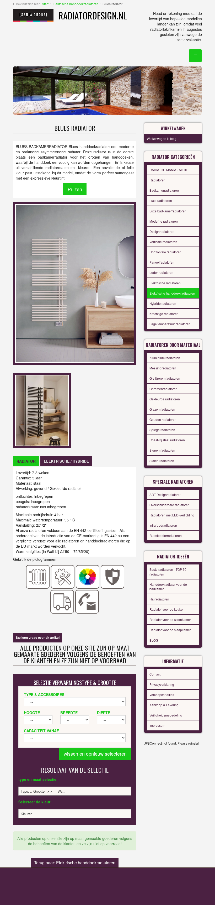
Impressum (157, 725)
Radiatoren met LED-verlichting (171, 515)
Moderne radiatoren (163, 221)
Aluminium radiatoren (164, 357)
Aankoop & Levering (164, 705)
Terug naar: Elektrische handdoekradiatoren (74, 863)
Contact (154, 674)
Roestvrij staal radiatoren (167, 440)
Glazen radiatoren (162, 409)
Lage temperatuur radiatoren (169, 324)
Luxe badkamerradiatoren (167, 211)
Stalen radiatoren (161, 460)
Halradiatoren (159, 599)
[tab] (26, 461)
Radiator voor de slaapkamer (170, 629)
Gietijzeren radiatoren (164, 378)
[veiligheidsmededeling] (112, 576)
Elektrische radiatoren (165, 283)
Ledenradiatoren (161, 272)
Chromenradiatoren (163, 388)
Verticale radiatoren (163, 241)
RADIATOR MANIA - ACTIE (168, 170)
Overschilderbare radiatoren (169, 505)
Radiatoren (157, 180)
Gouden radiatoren (162, 419)
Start (45, 4)
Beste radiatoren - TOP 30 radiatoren (167, 571)
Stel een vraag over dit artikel (38, 637)
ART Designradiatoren (165, 494)
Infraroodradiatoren (163, 525)
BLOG (153, 640)
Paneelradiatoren (161, 262)
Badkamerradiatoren (164, 190)
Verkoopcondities (161, 694)
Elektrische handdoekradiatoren (75, 4)
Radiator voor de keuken (167, 609)
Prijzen (75, 189)
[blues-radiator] (42, 409)
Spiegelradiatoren (162, 429)
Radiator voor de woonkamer (170, 619)
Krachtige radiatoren (164, 313)
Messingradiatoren (162, 368)
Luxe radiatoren (160, 200)
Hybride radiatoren (162, 303)
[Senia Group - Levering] (62, 601)
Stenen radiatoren (162, 450)
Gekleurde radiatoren (164, 399)
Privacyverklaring (161, 684)
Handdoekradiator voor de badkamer (168, 586)
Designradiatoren (161, 231)
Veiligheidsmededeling (165, 715)
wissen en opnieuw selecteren (95, 753)
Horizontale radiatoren (165, 252)
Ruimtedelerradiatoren (165, 535)
